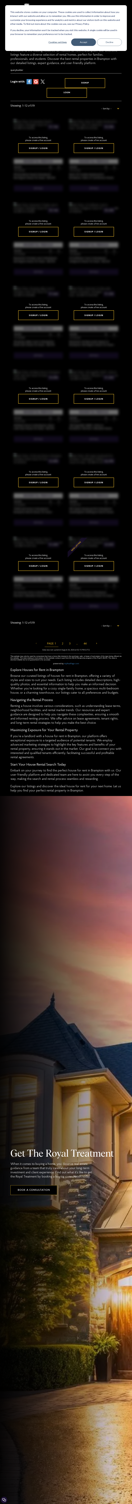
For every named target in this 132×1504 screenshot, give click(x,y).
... (77, 643)
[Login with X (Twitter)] (42, 81)
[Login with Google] (35, 81)
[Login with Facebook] (29, 81)
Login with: (17, 81)
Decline (109, 42)
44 (85, 643)
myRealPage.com (71, 663)
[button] (85, 83)
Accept (83, 42)
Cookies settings (57, 42)
